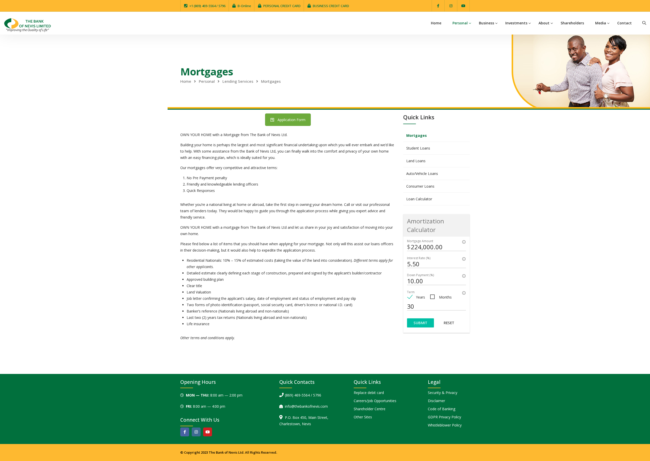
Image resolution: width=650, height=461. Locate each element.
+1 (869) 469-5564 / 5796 (207, 6)
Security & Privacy (442, 392)
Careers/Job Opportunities (375, 400)
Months (445, 297)
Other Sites (363, 417)
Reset (449, 322)
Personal (460, 23)
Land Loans (416, 160)
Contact (624, 23)
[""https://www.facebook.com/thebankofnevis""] (438, 5)
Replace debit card (369, 392)
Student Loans (418, 148)
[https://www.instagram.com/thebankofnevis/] (196, 431)
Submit (420, 322)
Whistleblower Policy (445, 425)
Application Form (291, 119)
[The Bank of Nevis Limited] (27, 24)
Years (420, 297)
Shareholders (572, 23)
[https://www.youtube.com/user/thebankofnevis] (207, 431)
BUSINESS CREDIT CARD (331, 6)
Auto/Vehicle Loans (422, 173)
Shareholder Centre (369, 408)
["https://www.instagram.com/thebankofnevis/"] (451, 5)
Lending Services (237, 81)
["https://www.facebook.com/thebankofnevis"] (184, 431)
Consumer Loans (420, 186)
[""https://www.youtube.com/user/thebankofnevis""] (463, 5)
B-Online (244, 6)
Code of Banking (441, 408)
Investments (516, 23)
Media (600, 23)
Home (436, 23)
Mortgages (416, 135)
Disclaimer (436, 400)
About (544, 23)
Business (486, 23)
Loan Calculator (419, 198)
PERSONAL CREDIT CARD (282, 6)
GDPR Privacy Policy (444, 417)
